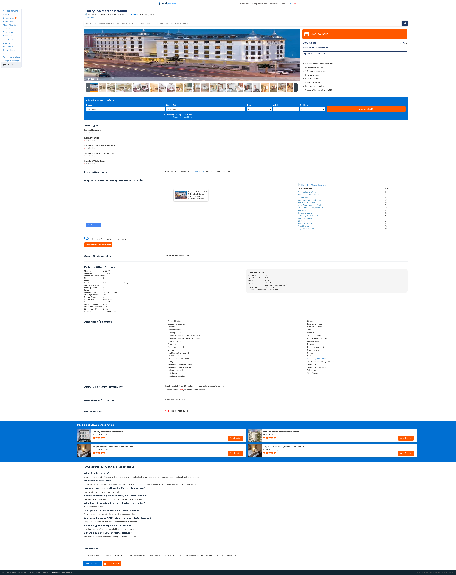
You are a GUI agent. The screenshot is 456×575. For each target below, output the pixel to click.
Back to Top (10, 65)
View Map (89, 17)
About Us (13, 573)
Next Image (292, 55)
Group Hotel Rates (259, 3)
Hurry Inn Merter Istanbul (313, 185)
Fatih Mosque (303, 210)
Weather (6, 53)
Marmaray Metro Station (308, 216)
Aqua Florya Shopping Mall (309, 205)
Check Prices (9, 18)
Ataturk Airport (198, 171)
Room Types (8, 21)
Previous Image (91, 55)
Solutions (274, 3)
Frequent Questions (11, 57)
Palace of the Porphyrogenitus (310, 208)
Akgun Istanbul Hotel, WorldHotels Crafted (113, 447)
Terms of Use (23, 573)
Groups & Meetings (11, 61)
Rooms (250, 105)
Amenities (7, 36)
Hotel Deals (244, 3)
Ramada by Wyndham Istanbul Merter (281, 432)
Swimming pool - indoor (317, 358)
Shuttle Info (8, 39)
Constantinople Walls (307, 192)
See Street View (93, 225)
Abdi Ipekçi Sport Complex (309, 195)
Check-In (90, 105)
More (283, 3)
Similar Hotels (9, 50)
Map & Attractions (10, 25)
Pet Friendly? (8, 46)
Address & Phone (10, 11)
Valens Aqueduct (305, 218)
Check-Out (171, 105)
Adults (276, 105)
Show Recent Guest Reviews (98, 245)
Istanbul (134, 15)
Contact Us (5, 573)
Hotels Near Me (42, 573)
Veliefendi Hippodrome (307, 202)
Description (8, 32)
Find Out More (93, 564)
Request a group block (182, 117)
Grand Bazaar (303, 226)
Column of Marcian (306, 213)
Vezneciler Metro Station (308, 223)
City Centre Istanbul (306, 229)
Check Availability (366, 109)
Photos (6, 14)
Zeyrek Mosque (304, 221)
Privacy (32, 573)
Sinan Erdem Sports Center (309, 200)
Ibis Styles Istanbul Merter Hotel (108, 432)
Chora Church (303, 197)
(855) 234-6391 (67, 573)
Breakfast (7, 43)
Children (304, 105)
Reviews (6, 29)
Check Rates (112, 564)
